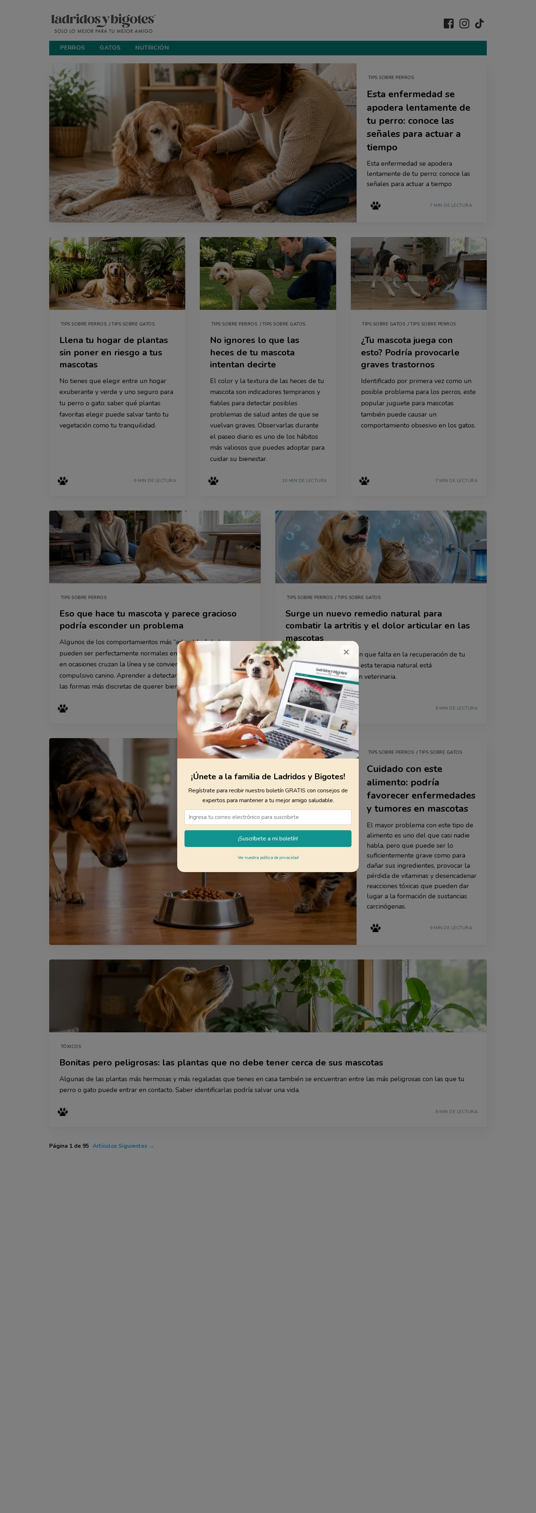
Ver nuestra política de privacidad (268, 857)
